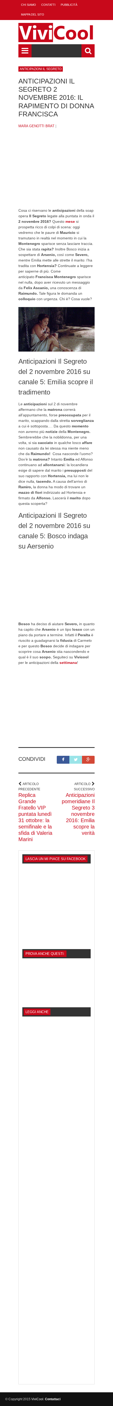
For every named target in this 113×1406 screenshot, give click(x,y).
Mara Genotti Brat (36, 126)
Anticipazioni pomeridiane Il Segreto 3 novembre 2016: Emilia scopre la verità (78, 814)
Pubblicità (69, 4)
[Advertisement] (56, 172)
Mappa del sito (32, 14)
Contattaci (52, 1399)
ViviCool (37, 1399)
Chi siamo (28, 4)
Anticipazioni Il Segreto (40, 69)
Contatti (48, 4)
